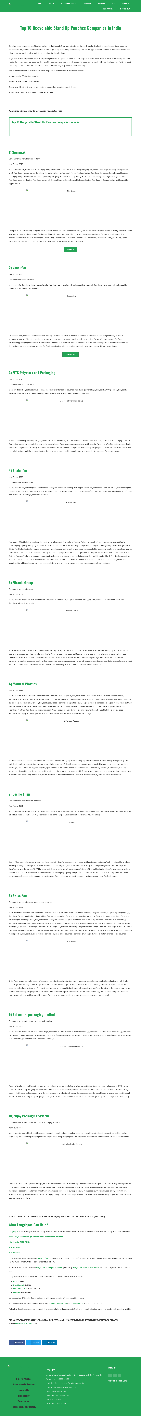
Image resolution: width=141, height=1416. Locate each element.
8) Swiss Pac (18, 895)
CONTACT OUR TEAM (23, 1323)
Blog (113, 3)
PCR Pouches (108, 8)
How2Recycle (19, 1285)
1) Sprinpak (17, 152)
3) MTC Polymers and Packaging (32, 372)
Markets (101, 3)
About (51, 3)
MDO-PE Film (125, 8)
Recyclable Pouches (69, 3)
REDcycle (17, 1292)
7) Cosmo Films (20, 794)
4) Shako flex (18, 470)
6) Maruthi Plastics (23, 683)
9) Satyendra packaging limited (32, 1014)
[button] (17, 1342)
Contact (125, 3)
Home (40, 3)
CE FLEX (16, 1281)
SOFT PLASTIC (19, 1288)
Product (87, 3)
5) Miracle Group (21, 582)
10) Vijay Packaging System (29, 1115)
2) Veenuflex (18, 267)
